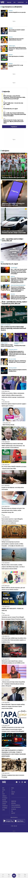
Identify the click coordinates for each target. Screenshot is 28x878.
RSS (12, 811)
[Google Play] (8, 821)
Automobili (4, 807)
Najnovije (9, 2)
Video (12, 788)
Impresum (13, 803)
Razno (2, 261)
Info (3, 788)
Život (3, 794)
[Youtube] (25, 782)
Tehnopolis (4, 201)
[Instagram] (22, 782)
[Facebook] (16, 782)
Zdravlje (4, 795)
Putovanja (4, 797)
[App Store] (19, 821)
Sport (3, 790)
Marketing (13, 801)
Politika (13, 294)
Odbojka (11, 10)
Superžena (4, 801)
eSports (4, 803)
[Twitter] (19, 782)
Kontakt (13, 813)
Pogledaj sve (14, 126)
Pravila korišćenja (15, 805)
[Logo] (2, 2)
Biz (3, 792)
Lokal (3, 809)
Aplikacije (13, 809)
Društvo (13, 276)
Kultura (4, 799)
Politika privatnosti (16, 807)
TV (11, 790)
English (13, 792)
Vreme (12, 794)
